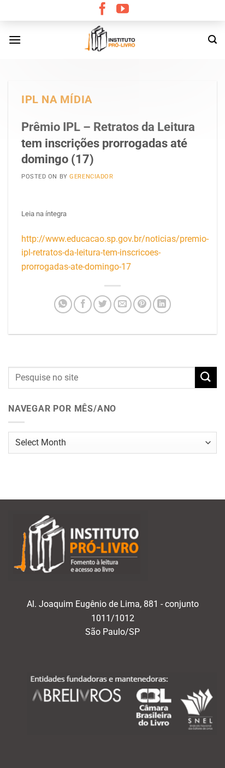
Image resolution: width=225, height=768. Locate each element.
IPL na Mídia (56, 99)
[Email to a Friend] (123, 304)
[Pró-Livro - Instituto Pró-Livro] (112, 40)
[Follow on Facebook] (102, 10)
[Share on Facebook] (83, 304)
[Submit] (206, 377)
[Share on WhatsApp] (63, 304)
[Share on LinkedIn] (162, 304)
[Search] (212, 39)
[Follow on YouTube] (122, 10)
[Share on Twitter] (102, 304)
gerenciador (91, 176)
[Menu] (14, 39)
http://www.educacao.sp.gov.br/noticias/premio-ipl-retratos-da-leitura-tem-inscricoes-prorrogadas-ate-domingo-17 (115, 253)
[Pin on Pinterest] (142, 304)
